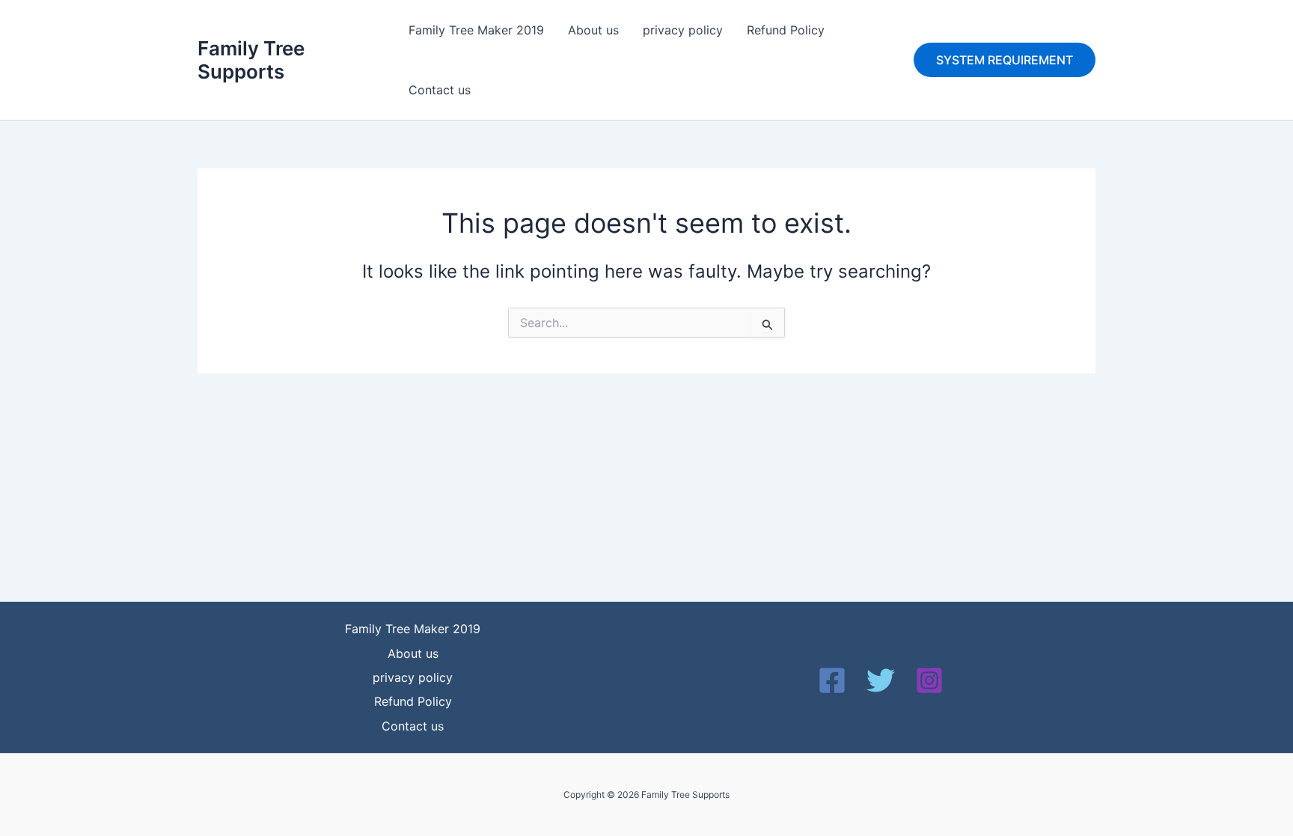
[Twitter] (880, 680)
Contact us (440, 89)
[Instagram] (929, 680)
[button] (1004, 60)
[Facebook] (832, 680)
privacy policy (683, 29)
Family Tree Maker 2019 (476, 29)
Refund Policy (786, 29)
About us (593, 29)
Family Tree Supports (251, 60)
